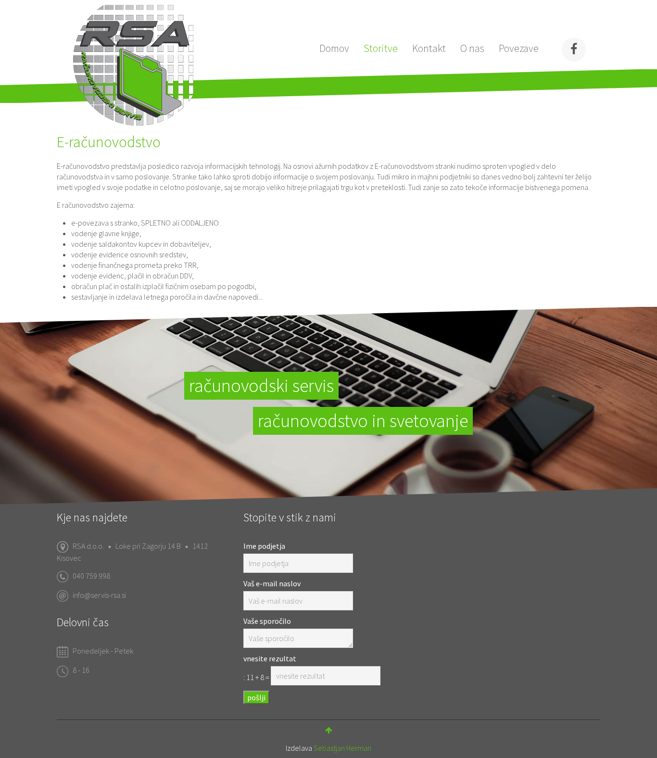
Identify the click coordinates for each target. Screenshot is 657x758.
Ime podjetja (264, 546)
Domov (334, 48)
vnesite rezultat (269, 658)
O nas (472, 48)
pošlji (256, 697)
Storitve (381, 48)
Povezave (519, 48)
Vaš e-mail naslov (272, 583)
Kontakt (429, 48)
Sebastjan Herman (342, 748)
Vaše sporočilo (267, 621)
